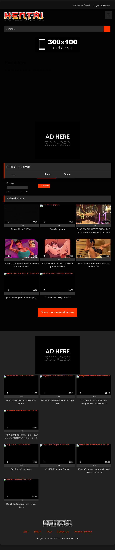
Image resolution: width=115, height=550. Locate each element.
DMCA (37, 531)
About (47, 174)
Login (96, 5)
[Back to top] (106, 541)
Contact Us (63, 531)
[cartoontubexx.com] (57, 16)
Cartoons (45, 186)
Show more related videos (57, 312)
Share (67, 174)
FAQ (49, 531)
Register (107, 5)
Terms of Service (83, 531)
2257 (26, 531)
